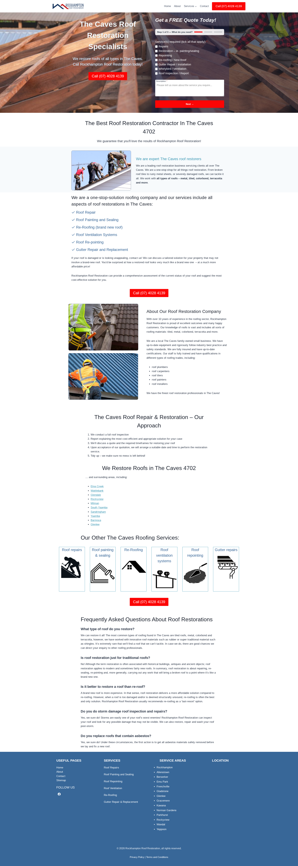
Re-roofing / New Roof (172, 60)
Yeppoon (161, 829)
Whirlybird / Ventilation (172, 68)
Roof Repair (86, 212)
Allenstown (163, 772)
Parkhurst (162, 814)
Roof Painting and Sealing (97, 220)
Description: (161, 81)
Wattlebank (97, 490)
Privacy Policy (137, 857)
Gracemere (163, 800)
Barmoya (96, 520)
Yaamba (95, 516)
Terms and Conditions (157, 857)
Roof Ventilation (113, 788)
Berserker (162, 776)
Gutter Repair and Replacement (102, 249)
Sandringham (98, 511)
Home (167, 6)
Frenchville (163, 786)
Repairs (163, 46)
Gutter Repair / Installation (175, 64)
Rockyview (97, 499)
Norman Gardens (166, 810)
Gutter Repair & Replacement (121, 801)
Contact (204, 6)
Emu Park (162, 781)
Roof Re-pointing (90, 242)
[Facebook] (59, 794)
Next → (190, 104)
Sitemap (61, 780)
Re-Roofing (85, 227)
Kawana (161, 805)
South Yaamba (99, 507)
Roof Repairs (111, 767)
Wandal (161, 824)
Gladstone (162, 791)
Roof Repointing (113, 781)
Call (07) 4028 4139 (229, 6)
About (177, 6)
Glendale (96, 494)
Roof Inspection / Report (174, 73)
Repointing (165, 55)
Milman (95, 503)
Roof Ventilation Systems (96, 235)
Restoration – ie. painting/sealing (179, 51)
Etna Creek (97, 486)
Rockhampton (165, 767)
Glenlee (95, 524)
